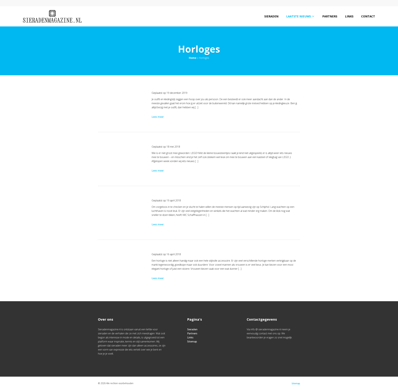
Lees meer (158, 116)
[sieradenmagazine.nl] (52, 16)
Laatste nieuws (298, 16)
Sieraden (271, 16)
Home (192, 58)
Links (349, 16)
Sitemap (192, 341)
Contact (368, 16)
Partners (329, 16)
